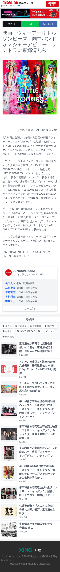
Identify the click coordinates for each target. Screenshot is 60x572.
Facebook (48, 24)
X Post (11, 24)
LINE (30, 24)
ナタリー (16, 5)
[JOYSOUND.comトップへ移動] (52, 4)
